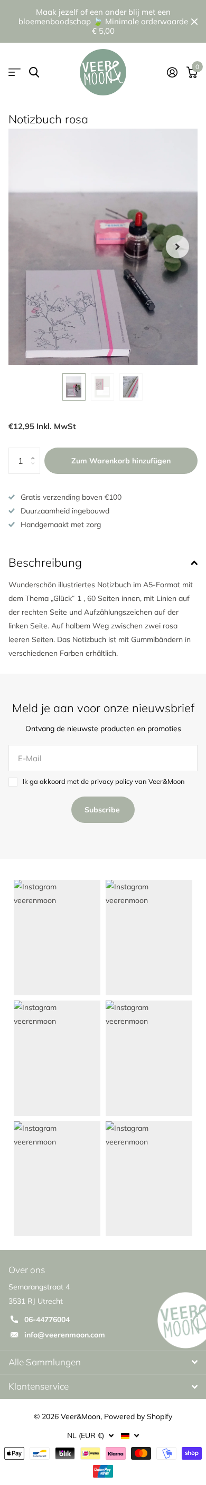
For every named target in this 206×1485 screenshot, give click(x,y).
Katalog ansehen (14, 72)
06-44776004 (47, 1319)
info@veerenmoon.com (64, 1335)
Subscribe (103, 809)
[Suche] (34, 72)
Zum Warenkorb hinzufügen (121, 460)
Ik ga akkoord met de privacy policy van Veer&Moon (104, 781)
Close (194, 21)
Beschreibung (45, 562)
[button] (177, 247)
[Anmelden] (171, 72)
